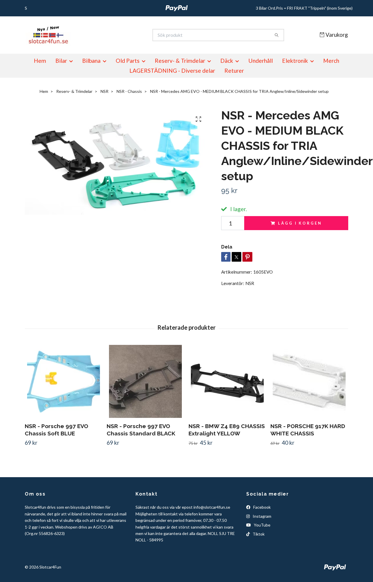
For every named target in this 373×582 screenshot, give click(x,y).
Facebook (261, 507)
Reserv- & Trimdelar (180, 60)
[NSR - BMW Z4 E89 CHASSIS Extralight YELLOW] (227, 381)
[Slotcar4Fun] (105, 35)
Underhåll (260, 60)
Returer (234, 70)
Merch (331, 60)
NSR (104, 91)
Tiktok (258, 533)
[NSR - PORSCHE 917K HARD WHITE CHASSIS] (309, 381)
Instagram (261, 516)
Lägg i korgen (300, 223)
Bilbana (91, 60)
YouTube (261, 524)
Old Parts (128, 60)
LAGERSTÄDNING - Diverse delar (172, 70)
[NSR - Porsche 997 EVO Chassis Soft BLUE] (63, 381)
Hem (40, 60)
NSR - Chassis (129, 91)
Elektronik (295, 60)
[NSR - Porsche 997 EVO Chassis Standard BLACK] (145, 381)
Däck (226, 60)
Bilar (61, 60)
